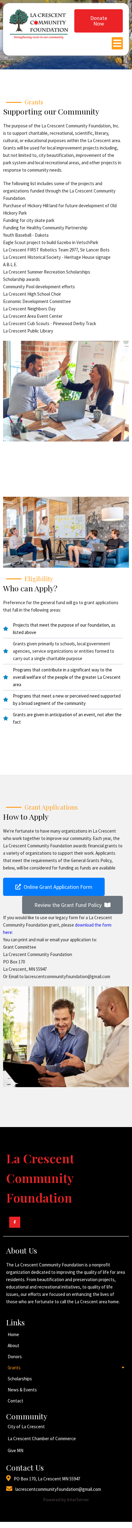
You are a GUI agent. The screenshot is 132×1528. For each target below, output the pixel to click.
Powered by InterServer (66, 1500)
